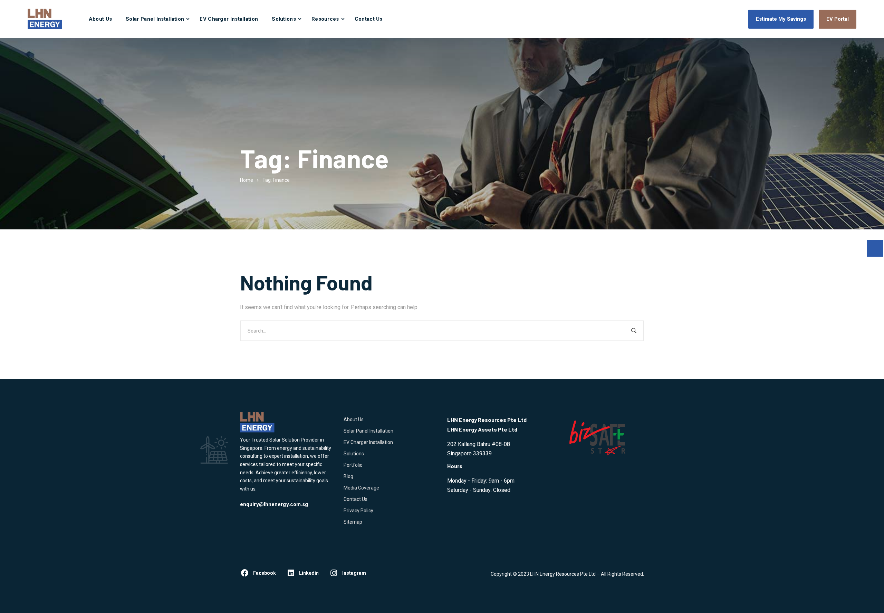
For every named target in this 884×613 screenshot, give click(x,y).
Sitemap (353, 522)
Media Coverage (361, 488)
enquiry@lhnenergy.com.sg (274, 504)
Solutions (284, 19)
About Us (100, 19)
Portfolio (353, 465)
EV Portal (837, 19)
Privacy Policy (358, 510)
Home (246, 180)
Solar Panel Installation (155, 19)
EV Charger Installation (229, 19)
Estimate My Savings (781, 19)
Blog (348, 476)
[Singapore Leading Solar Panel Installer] (45, 19)
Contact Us (369, 19)
